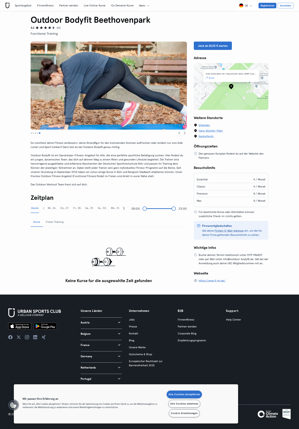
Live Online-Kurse (95, 5)
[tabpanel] (109, 257)
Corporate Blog (187, 333)
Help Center (233, 319)
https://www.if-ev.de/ (212, 280)
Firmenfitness (45, 5)
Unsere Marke (137, 347)
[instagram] (27, 337)
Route (211, 78)
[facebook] (10, 337)
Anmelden (285, 5)
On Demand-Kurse (122, 5)
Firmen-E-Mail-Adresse (229, 230)
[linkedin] (35, 337)
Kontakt (133, 333)
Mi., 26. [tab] (52, 208)
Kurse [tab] (36, 222)
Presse (133, 326)
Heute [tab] (35, 208)
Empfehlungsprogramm (192, 340)
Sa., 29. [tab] (89, 208)
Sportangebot (23, 5)
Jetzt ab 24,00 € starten (213, 45)
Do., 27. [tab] (64, 208)
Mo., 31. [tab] (115, 208)
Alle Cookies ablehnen (184, 403)
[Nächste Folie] (185, 133)
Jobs (132, 319)
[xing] (44, 337)
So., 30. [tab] (102, 208)
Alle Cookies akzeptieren (184, 394)
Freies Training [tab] (55, 222)
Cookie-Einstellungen (184, 413)
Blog (131, 340)
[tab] (31, 133)
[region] (126, 403)
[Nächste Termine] (123, 208)
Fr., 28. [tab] (77, 208)
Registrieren (267, 5)
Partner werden (68, 5)
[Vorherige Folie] (179, 133)
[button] (101, 322)
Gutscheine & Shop (140, 354)
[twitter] (19, 337)
